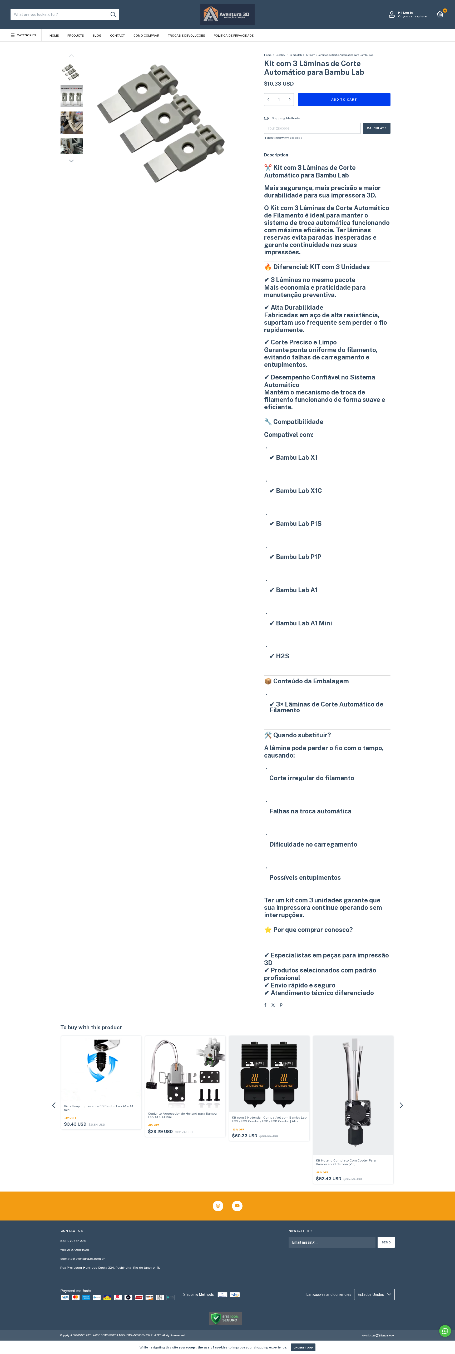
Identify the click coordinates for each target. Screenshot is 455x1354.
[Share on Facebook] (265, 1005)
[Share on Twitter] (273, 1005)
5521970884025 (73, 1241)
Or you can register (413, 16)
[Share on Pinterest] (281, 1005)
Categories (26, 35)
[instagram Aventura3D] (218, 1206)
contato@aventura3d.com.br (82, 1259)
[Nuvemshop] (378, 1336)
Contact (117, 35)
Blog (97, 35)
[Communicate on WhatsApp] (445, 1331)
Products (75, 35)
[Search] (112, 14)
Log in (408, 12)
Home (54, 35)
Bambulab (295, 54)
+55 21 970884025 (74, 1250)
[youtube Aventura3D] (237, 1206)
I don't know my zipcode (283, 138)
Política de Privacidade (234, 35)
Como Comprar (146, 35)
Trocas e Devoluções (186, 35)
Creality (280, 54)
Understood (303, 1347)
